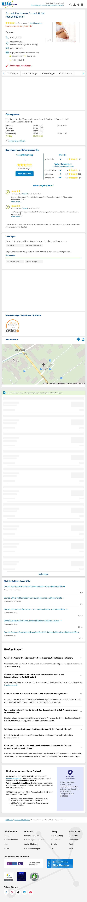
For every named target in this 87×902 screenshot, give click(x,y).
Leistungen (13, 73)
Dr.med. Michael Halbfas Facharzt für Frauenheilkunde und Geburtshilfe (34, 609)
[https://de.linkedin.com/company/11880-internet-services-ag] (24, 892)
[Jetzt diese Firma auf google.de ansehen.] (60, 173)
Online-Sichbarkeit (31, 836)
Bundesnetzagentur (13, 778)
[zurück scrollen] (4, 73)
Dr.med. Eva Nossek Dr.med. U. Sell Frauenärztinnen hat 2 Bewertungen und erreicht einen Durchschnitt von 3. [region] (38, 736)
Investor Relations (11, 840)
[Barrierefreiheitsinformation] (79, 4)
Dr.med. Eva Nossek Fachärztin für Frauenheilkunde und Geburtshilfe (33, 586)
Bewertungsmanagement (34, 840)
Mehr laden (43, 574)
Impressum (73, 836)
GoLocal (25, 194)
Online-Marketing (31, 844)
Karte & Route (65, 73)
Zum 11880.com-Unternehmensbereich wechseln (47, 5)
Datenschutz (74, 840)
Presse (6, 849)
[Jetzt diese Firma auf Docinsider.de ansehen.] (60, 170)
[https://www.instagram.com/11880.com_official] (12, 892)
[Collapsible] (81, 658)
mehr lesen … (16, 201)
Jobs (5, 844)
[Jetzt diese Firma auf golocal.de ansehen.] (60, 159)
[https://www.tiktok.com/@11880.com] (18, 892)
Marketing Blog (57, 836)
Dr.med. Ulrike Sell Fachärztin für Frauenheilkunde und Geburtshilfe (33, 598)
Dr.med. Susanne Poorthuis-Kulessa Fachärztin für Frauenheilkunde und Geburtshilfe (40, 632)
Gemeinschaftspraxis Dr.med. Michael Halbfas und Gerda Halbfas (31, 620)
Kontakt (54, 844)
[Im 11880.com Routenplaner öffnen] (78, 339)
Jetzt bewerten (24, 173)
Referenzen (55, 840)
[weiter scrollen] (83, 73)
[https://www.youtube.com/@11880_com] (30, 892)
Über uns (7, 836)
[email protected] (10, 685)
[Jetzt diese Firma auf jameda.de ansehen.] (60, 177)
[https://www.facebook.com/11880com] (6, 892)
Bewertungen (48, 73)
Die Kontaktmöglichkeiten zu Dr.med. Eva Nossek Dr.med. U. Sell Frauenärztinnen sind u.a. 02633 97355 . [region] (43, 683)
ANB (71, 849)
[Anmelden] (75, 4)
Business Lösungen (32, 849)
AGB (71, 844)
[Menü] (83, 4)
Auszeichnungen (30, 73)
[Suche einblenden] (71, 4)
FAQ (52, 849)
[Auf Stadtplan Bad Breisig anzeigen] (83, 339)
